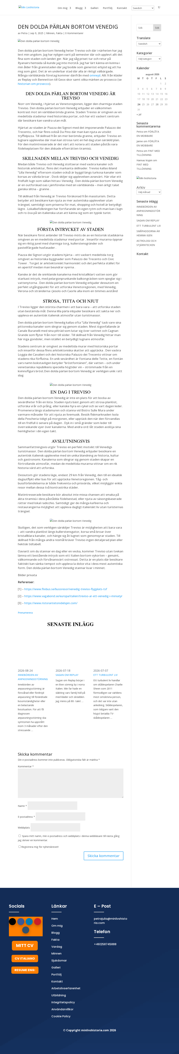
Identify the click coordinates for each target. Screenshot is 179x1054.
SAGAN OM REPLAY (67, 675)
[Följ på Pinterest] (37, 921)
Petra (24, 33)
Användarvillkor (62, 1009)
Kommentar (26, 766)
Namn (22, 806)
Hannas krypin (144, 160)
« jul (139, 114)
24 (138, 104)
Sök (157, 27)
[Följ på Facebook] (20, 921)
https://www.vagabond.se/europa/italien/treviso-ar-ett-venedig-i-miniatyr (73, 596)
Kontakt (122, 8)
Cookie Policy (60, 1016)
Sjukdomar (59, 960)
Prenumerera (25, 612)
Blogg (79, 8)
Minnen (50, 33)
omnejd (95, 75)
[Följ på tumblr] (25, 929)
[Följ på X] (12, 921)
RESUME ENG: (25, 970)
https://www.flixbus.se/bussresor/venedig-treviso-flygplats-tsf (65, 589)
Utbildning (58, 995)
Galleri (94, 8)
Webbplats (24, 827)
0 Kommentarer (74, 33)
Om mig (62, 8)
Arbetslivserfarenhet (65, 988)
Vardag (56, 947)
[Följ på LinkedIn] (29, 921)
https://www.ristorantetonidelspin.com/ (50, 603)
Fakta (59, 33)
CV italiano (25, 958)
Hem (54, 919)
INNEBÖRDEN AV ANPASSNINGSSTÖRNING (33, 677)
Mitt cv (25, 945)
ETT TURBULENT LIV (105, 675)
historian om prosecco (33, 84)
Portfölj (107, 8)
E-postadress (26, 816)
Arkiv (141, 187)
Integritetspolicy (63, 1002)
